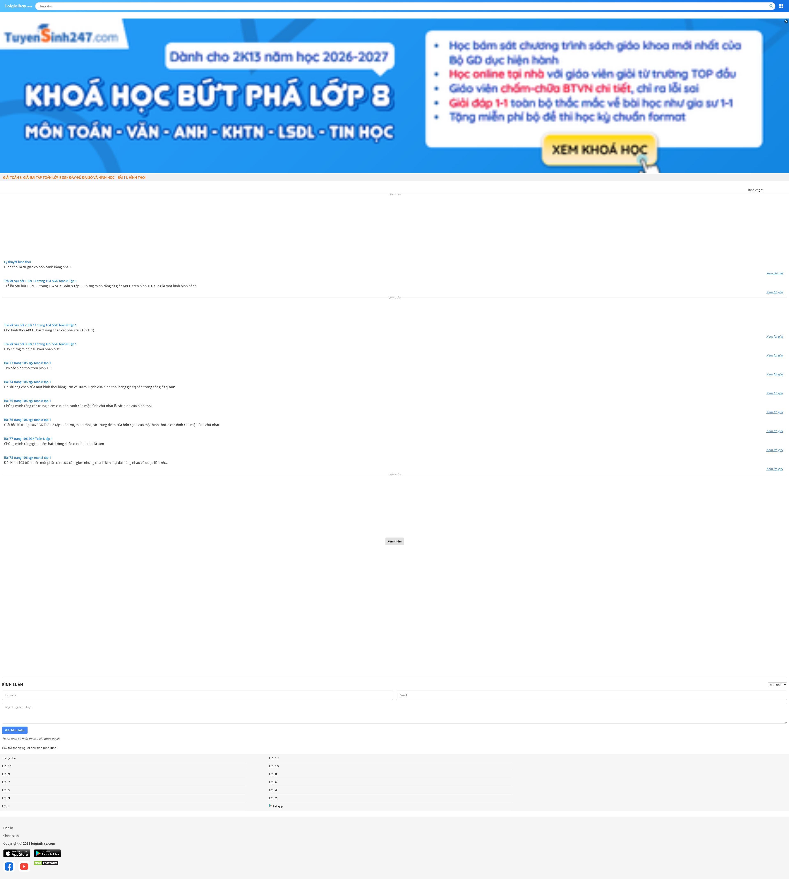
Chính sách (11, 836)
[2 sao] (771, 189)
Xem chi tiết (774, 273)
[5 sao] (786, 189)
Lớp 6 (273, 782)
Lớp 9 (6, 774)
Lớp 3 (6, 798)
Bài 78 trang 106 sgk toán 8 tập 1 (27, 457)
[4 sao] (781, 189)
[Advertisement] (394, 228)
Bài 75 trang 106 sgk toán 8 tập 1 (27, 401)
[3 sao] (776, 189)
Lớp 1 (6, 806)
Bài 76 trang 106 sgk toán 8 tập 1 (27, 420)
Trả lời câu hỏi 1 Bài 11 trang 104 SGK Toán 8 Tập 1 (40, 281)
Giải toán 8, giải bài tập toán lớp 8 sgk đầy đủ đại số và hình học (58, 177)
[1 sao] (766, 189)
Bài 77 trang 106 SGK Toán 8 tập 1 (28, 439)
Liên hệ (8, 828)
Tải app (278, 806)
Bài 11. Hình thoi (131, 177)
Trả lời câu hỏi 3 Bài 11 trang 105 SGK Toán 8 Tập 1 (40, 344)
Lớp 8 (273, 774)
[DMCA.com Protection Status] (46, 866)
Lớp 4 (273, 790)
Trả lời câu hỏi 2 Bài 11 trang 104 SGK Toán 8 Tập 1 (40, 325)
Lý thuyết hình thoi (17, 262)
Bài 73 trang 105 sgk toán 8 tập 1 (27, 363)
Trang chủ (9, 758)
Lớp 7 (6, 782)
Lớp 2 (273, 798)
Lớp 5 (6, 790)
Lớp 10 (274, 766)
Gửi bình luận (14, 730)
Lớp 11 (7, 766)
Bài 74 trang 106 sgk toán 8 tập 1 (27, 382)
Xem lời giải (774, 292)
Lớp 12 (274, 758)
